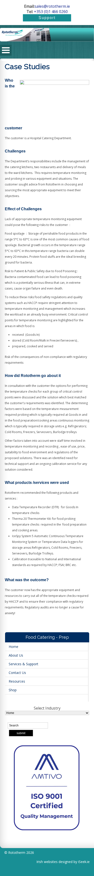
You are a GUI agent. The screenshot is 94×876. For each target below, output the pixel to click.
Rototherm (16, 852)
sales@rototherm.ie (52, 6)
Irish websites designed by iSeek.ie (63, 861)
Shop (13, 690)
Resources (17, 681)
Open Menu (6, 50)
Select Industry (47, 708)
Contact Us (17, 672)
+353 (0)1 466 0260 (50, 11)
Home (13, 646)
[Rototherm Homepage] (47, 36)
